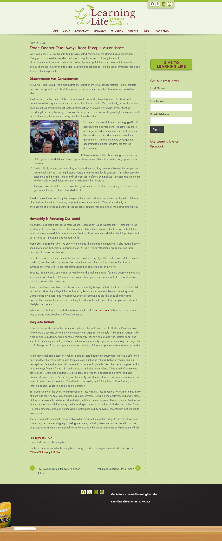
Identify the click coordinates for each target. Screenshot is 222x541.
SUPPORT (133, 31)
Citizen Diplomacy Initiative (45, 452)
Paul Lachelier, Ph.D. (41, 438)
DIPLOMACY (99, 31)
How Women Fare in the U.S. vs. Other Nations (56, 471)
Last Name (157, 101)
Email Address (159, 114)
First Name (157, 88)
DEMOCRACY (82, 31)
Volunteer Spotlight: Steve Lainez (118, 469)
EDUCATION (117, 31)
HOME (55, 31)
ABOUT (66, 31)
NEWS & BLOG (161, 31)
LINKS (146, 31)
